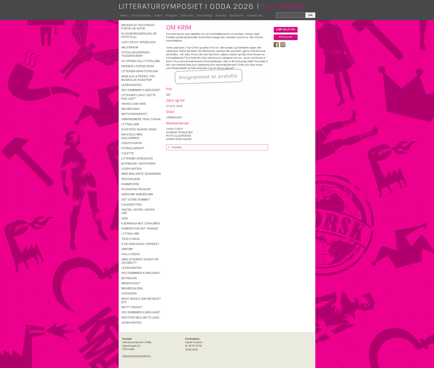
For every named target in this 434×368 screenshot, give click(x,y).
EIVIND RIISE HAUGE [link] (179, 139)
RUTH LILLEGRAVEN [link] (178, 135)
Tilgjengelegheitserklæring (136, 355)
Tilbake (176, 147)
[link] (141, 27)
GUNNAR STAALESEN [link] (179, 132)
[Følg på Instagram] (282, 44)
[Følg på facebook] (276, 44)
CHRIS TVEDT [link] (174, 128)
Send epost (191, 349)
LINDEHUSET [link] (174, 117)
